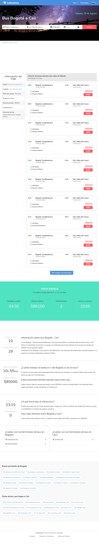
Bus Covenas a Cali (77, 502)
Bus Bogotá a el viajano (43, 483)
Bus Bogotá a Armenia (61, 483)
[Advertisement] (49, 58)
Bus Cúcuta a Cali (69, 513)
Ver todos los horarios (62, 272)
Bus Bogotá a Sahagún (26, 483)
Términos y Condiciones (46, 536)
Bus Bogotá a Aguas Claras (71, 472)
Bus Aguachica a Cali (54, 513)
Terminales (84, 3)
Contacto (32, 536)
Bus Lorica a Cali (48, 502)
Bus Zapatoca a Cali (62, 502)
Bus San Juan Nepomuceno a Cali (13, 508)
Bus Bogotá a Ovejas (9, 483)
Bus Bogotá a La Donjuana (36, 472)
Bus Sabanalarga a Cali (33, 502)
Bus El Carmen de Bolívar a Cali (13, 502)
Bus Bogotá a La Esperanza (11, 477)
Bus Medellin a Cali (9, 513)
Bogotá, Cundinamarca (15, 84)
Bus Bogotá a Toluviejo (10, 488)
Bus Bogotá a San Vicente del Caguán (68, 477)
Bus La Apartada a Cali (34, 508)
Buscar (89, 27)
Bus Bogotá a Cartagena (78, 483)
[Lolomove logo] (11, 2)
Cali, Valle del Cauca (15, 89)
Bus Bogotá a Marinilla (46, 477)
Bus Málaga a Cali (79, 508)
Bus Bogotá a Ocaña (53, 472)
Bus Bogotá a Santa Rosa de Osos (14, 472)
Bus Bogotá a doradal (30, 477)
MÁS (88, 94)
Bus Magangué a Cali (24, 513)
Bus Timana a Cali (39, 513)
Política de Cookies (64, 536)
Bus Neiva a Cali (66, 508)
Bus (74, 3)
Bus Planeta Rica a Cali (51, 508)
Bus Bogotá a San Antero (28, 488)
